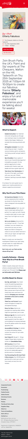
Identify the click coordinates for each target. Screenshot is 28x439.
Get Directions (7, 52)
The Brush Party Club (7, 404)
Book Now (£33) (8, 49)
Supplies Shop (5, 406)
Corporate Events (6, 385)
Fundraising (4, 389)
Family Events (5, 392)
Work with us (5, 413)
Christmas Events (6, 397)
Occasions (4, 387)
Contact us (4, 416)
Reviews (3, 399)
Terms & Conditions (6, 411)
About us (3, 409)
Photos (3, 401)
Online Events (5, 394)
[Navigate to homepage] (12, 3)
